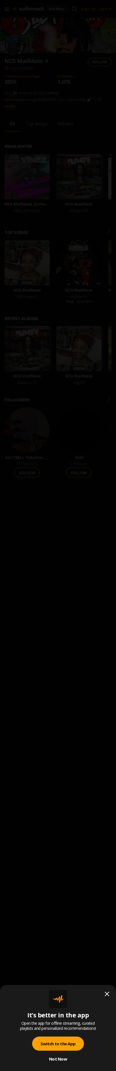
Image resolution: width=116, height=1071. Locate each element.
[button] (58, 535)
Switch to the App (58, 1043)
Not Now (58, 1059)
